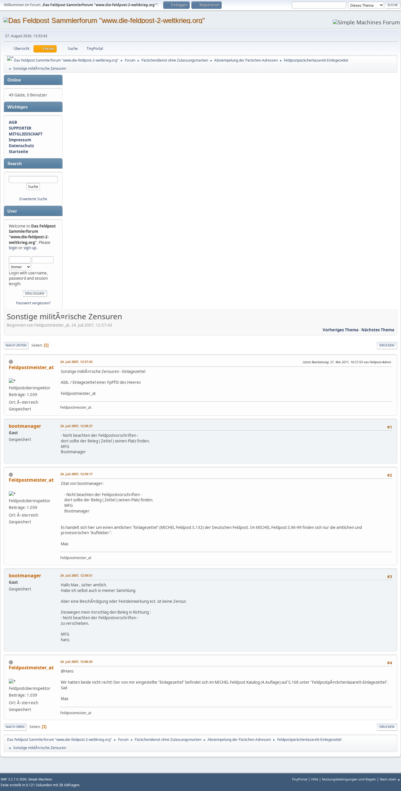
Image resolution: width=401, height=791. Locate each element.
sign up (29, 247)
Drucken (387, 345)
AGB (13, 122)
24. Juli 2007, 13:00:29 (76, 661)
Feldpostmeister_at (31, 367)
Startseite (18, 151)
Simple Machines (40, 779)
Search (14, 163)
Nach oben (15, 726)
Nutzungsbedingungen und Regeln (349, 779)
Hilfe (314, 779)
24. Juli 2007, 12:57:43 (76, 361)
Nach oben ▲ (390, 779)
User (12, 211)
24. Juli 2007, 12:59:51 (76, 575)
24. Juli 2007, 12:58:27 (76, 426)
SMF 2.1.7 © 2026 (13, 779)
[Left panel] (10, 58)
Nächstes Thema (377, 329)
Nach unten (16, 345)
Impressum (20, 139)
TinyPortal (299, 779)
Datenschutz (21, 145)
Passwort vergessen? (33, 303)
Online (14, 80)
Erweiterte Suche (33, 198)
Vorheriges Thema (340, 329)
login (13, 247)
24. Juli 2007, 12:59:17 (76, 474)
